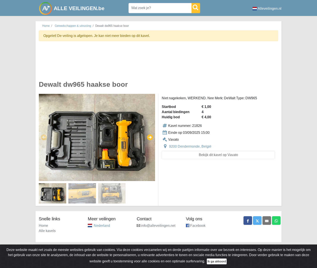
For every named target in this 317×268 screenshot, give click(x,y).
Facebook (198, 225)
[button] (44, 137)
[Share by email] (266, 220)
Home (46, 25)
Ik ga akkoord (216, 261)
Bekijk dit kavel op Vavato (218, 155)
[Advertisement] (158, 63)
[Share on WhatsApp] (276, 220)
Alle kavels (47, 231)
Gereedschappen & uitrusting (73, 25)
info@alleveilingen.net (158, 225)
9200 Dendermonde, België (190, 146)
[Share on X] (257, 220)
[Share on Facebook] (247, 220)
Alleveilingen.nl (269, 8)
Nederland (102, 225)
